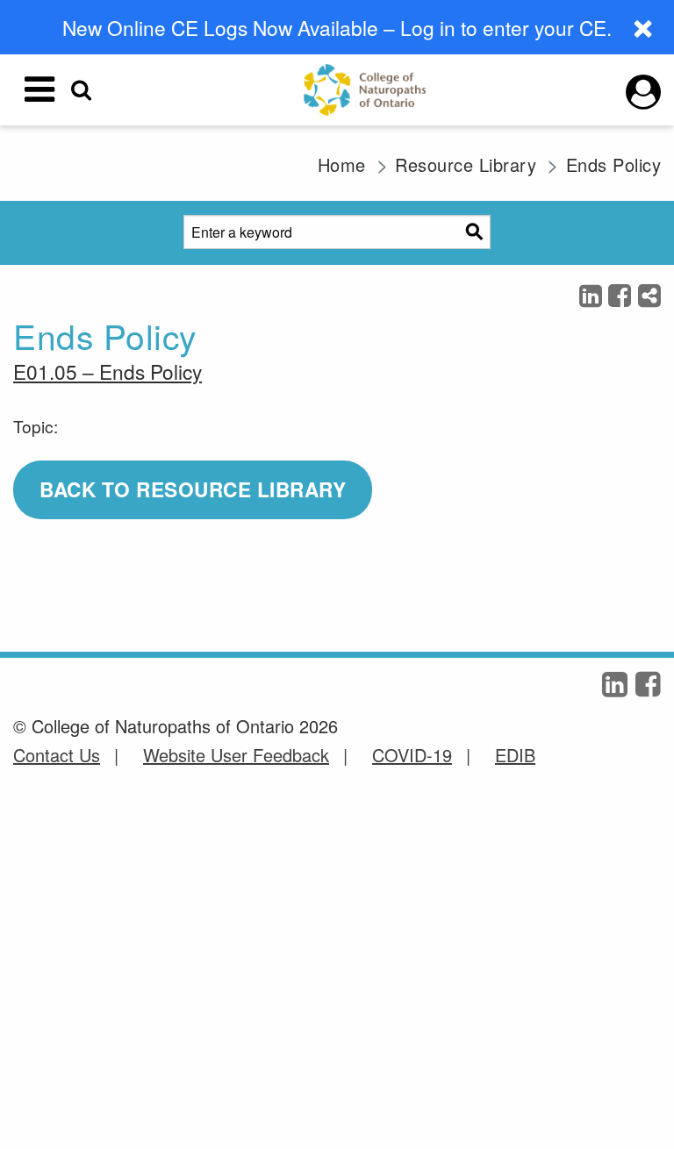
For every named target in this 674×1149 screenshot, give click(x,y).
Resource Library (465, 164)
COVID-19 (412, 754)
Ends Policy (614, 164)
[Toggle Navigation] (39, 89)
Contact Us (56, 754)
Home (342, 164)
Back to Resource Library (192, 489)
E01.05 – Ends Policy (107, 371)
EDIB (515, 754)
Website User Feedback (236, 754)
